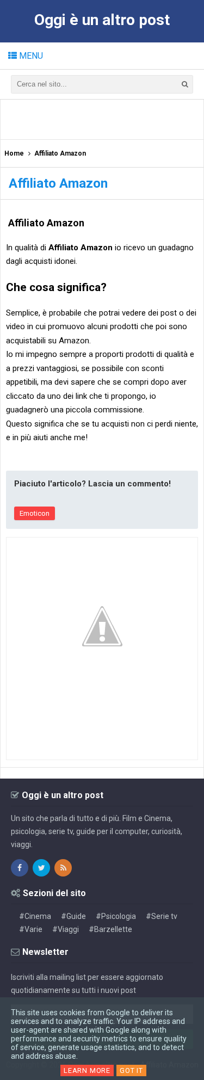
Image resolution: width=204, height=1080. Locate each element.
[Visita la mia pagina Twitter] (41, 868)
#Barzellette (110, 929)
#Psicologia (116, 916)
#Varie (30, 929)
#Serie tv (161, 916)
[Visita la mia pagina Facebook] (19, 868)
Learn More (87, 1070)
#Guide (73, 916)
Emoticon (35, 513)
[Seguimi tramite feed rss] (63, 868)
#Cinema (35, 916)
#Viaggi (65, 929)
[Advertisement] (105, 118)
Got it (131, 1070)
